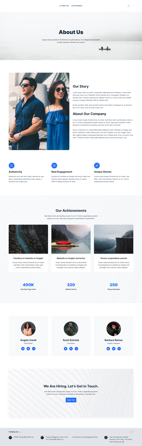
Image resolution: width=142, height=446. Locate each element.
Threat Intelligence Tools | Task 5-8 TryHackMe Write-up (57, 438)
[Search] (132, 5)
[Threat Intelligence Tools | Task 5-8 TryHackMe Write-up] (42, 437)
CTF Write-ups (64, 5)
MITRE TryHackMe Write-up (23, 437)
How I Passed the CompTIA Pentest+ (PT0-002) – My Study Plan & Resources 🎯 (121, 439)
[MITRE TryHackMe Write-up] (10, 437)
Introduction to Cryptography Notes (85, 437)
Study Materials (76, 5)
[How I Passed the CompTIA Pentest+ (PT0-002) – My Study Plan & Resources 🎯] (106, 437)
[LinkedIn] (128, 5)
